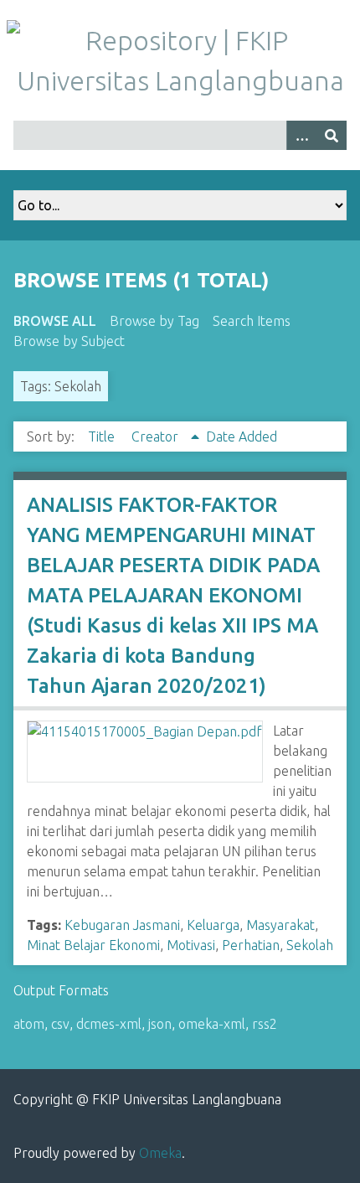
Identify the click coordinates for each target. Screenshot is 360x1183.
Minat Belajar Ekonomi (93, 945)
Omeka (160, 1152)
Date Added (241, 436)
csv (60, 1023)
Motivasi (191, 945)
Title (103, 436)
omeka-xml (211, 1023)
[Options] (301, 135)
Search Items (252, 320)
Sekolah (309, 945)
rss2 (264, 1023)
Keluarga (213, 924)
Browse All (54, 320)
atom (28, 1023)
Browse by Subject (69, 341)
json (160, 1023)
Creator (156, 436)
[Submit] (331, 135)
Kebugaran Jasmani (122, 924)
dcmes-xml (108, 1023)
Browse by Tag (154, 320)
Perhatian (251, 945)
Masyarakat (280, 924)
